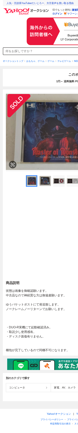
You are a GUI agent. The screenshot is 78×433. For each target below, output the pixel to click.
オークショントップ (13, 61)
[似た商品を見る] (12, 164)
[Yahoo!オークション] (27, 9)
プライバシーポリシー (52, 419)
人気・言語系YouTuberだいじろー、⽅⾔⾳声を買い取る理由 (40, 3)
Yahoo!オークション (59, 413)
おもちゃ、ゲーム (35, 61)
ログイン (57, 13)
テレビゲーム (64, 61)
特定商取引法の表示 (60, 423)
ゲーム (51, 61)
